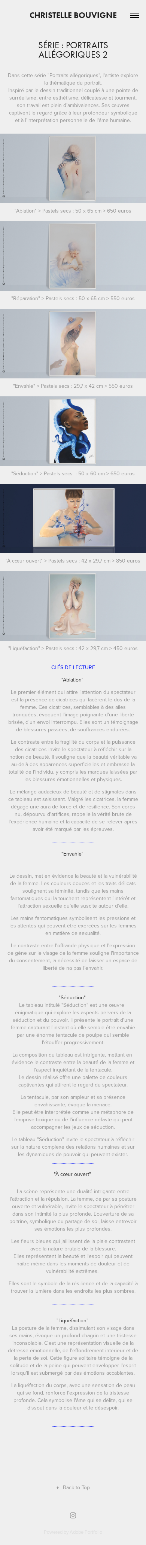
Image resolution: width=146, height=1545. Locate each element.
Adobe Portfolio (86, 1532)
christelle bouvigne (73, 15)
